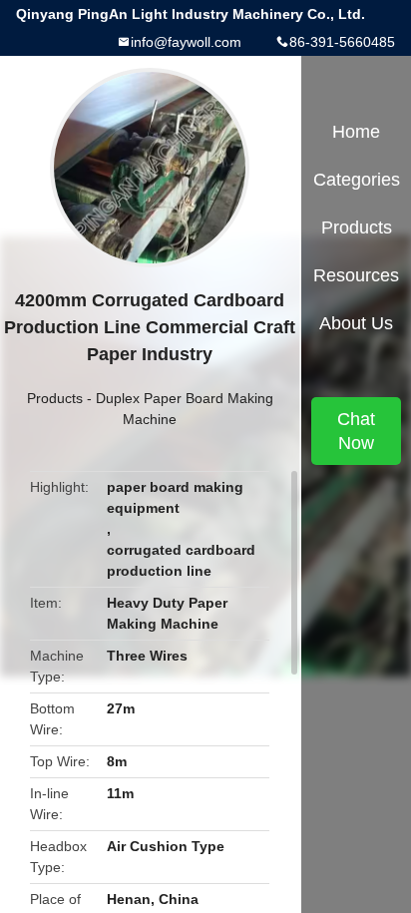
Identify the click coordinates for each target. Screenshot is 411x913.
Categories (356, 180)
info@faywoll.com (186, 42)
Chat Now (356, 431)
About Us (356, 323)
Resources (356, 275)
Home (356, 132)
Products (55, 398)
